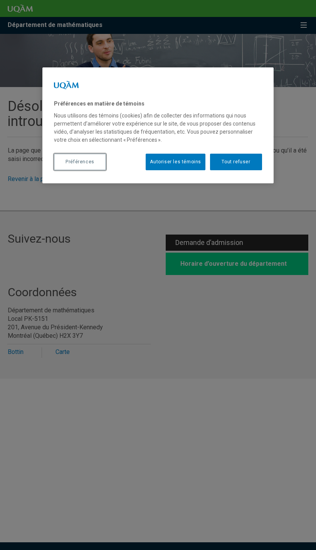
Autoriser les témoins (175, 161)
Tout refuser (236, 161)
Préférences (80, 161)
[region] (158, 125)
